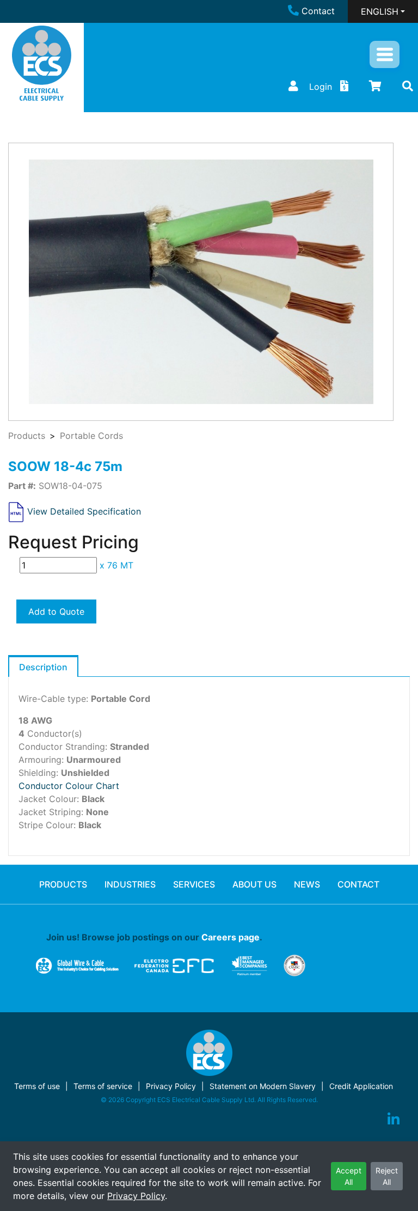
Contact (318, 10)
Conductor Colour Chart (69, 785)
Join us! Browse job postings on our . (154, 937)
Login (320, 86)
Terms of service (102, 1086)
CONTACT (358, 884)
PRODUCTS (63, 884)
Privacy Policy (136, 1195)
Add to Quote (56, 611)
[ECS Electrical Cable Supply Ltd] (41, 63)
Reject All (387, 1176)
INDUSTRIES (130, 884)
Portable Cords (91, 435)
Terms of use (37, 1086)
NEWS (307, 884)
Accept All (348, 1176)
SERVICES (194, 884)
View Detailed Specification (84, 511)
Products (26, 435)
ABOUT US (254, 884)
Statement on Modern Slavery (263, 1086)
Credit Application (361, 1086)
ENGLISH (379, 11)
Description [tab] (43, 667)
